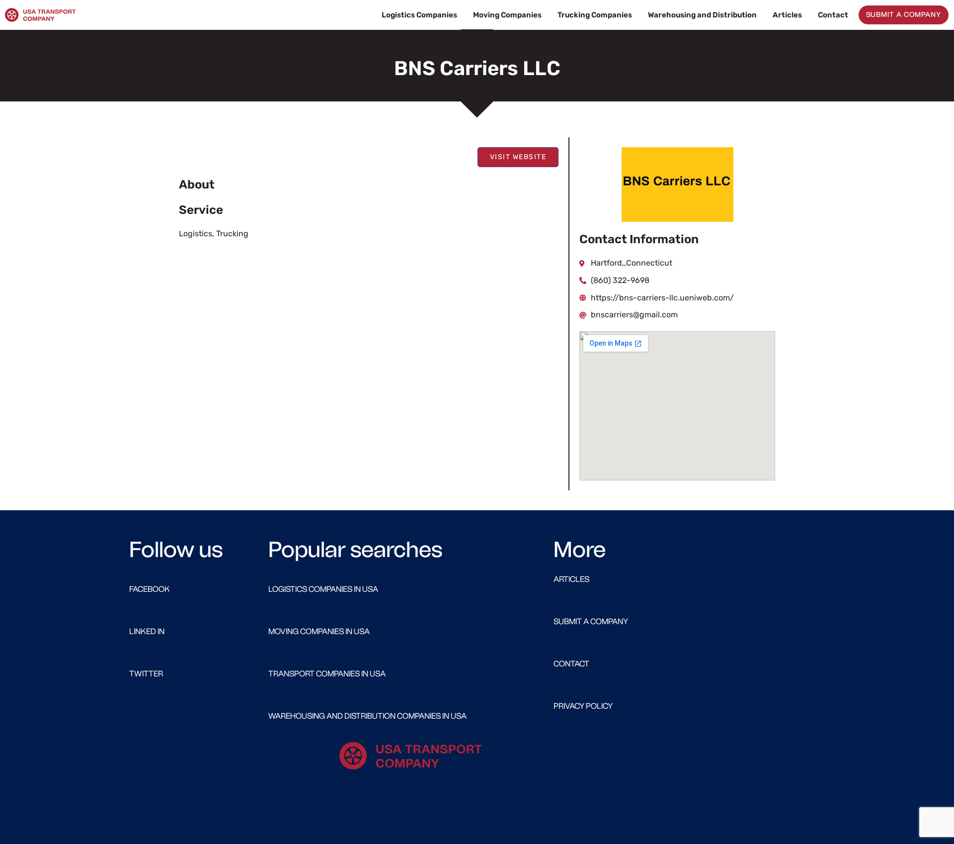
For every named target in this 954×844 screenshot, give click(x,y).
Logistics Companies (419, 14)
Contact (833, 14)
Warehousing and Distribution (702, 14)
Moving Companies (507, 14)
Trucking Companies (594, 14)
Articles (787, 14)
